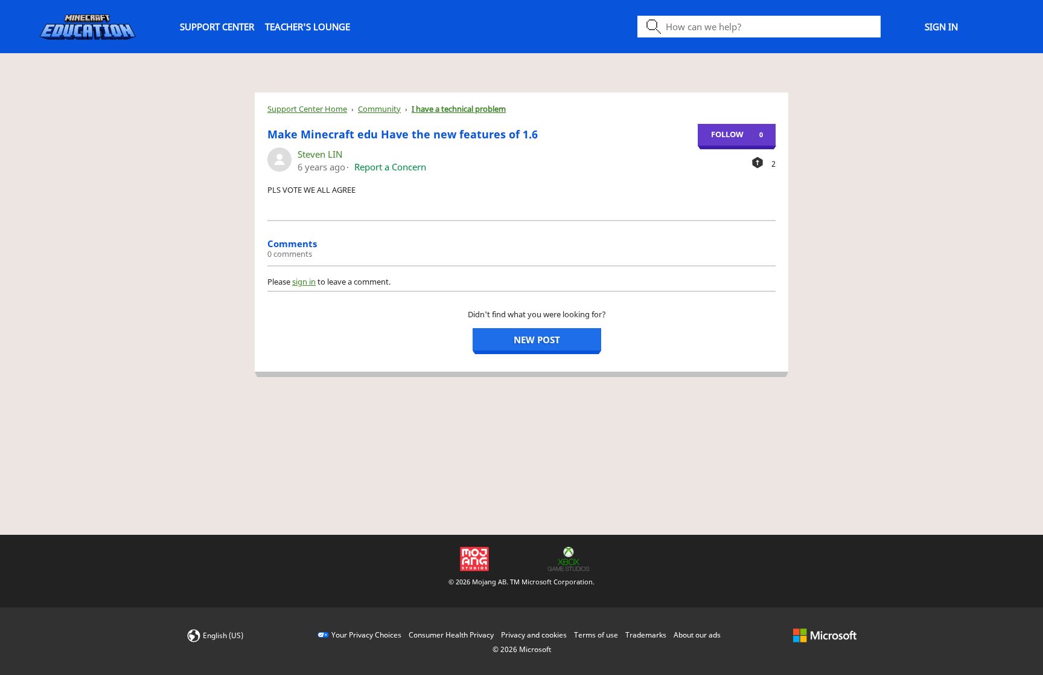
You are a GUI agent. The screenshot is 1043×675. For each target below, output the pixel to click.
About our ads (697, 635)
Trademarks (645, 635)
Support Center (217, 27)
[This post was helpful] (757, 163)
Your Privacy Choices (366, 635)
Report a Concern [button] (390, 167)
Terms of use (596, 635)
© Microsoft (522, 649)
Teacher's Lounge (307, 27)
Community (379, 108)
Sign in (941, 27)
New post (537, 340)
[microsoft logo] (824, 635)
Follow (727, 134)
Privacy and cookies (534, 635)
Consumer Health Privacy (451, 635)
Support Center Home (307, 108)
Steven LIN (320, 154)
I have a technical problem (459, 108)
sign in (304, 281)
